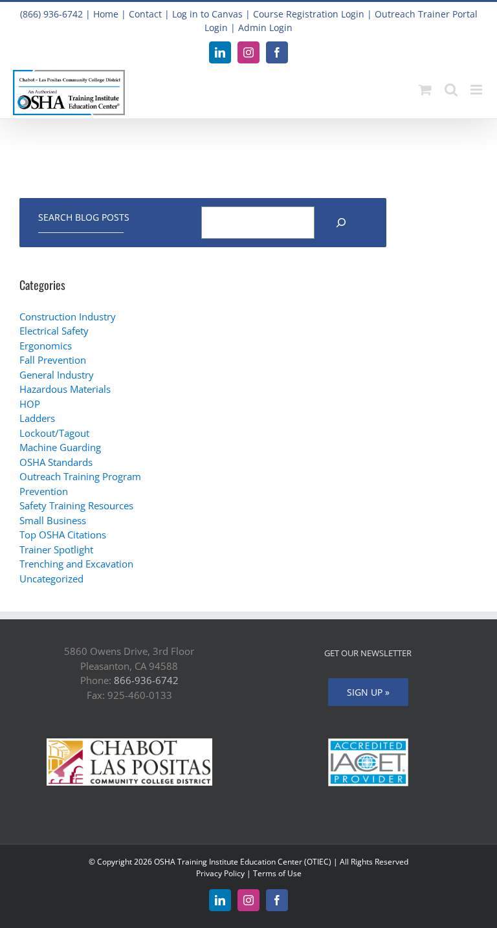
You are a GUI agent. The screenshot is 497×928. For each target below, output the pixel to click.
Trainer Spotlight (56, 549)
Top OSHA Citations (62, 534)
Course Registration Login (308, 14)
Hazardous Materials (65, 388)
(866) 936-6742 (51, 14)
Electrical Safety (54, 330)
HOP (29, 403)
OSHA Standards (56, 462)
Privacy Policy (220, 873)
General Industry (56, 374)
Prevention (43, 491)
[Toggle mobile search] (451, 89)
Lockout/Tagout (54, 432)
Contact (145, 14)
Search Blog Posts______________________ (83, 223)
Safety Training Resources (76, 505)
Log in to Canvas (207, 14)
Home (105, 14)
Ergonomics (45, 345)
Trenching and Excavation (76, 563)
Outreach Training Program (80, 476)
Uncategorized (51, 578)
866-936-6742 (146, 680)
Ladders (37, 418)
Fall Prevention (52, 359)
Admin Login (265, 27)
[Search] (341, 222)
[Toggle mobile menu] (477, 89)
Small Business (52, 520)
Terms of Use (277, 873)
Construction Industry (67, 316)
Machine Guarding (60, 447)
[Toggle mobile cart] (425, 89)
